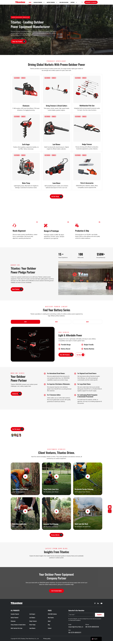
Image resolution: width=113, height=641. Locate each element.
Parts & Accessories (86, 183)
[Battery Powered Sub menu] (57, 2)
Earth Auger (26, 144)
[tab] (25, 322)
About (49, 621)
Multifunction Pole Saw (87, 105)
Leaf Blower (56, 144)
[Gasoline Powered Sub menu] (44, 2)
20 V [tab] (25, 322)
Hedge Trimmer (87, 144)
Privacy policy (46, 638)
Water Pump (26, 183)
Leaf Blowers (32, 617)
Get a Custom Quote (56, 591)
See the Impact (16, 429)
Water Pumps (32, 624)
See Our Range (55, 196)
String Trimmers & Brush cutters (18, 624)
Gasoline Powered (38, 2)
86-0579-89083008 (92, 627)
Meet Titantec (15, 289)
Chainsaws (26, 105)
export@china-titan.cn (75, 627)
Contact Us (15, 394)
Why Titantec (51, 617)
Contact (49, 628)
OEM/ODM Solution (63, 2)
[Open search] (82, 2)
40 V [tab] (56, 322)
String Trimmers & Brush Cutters (56, 105)
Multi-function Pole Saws (16, 628)
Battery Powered (51, 2)
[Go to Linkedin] (94, 603)
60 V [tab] (87, 322)
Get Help (79, 355)
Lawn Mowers (32, 628)
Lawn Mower (56, 183)
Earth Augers (32, 614)
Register (99, 614)
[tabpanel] (56, 344)
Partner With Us (55, 535)
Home (30, 2)
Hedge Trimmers (33, 621)
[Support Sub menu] (76, 2)
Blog (49, 624)
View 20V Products (65, 355)
